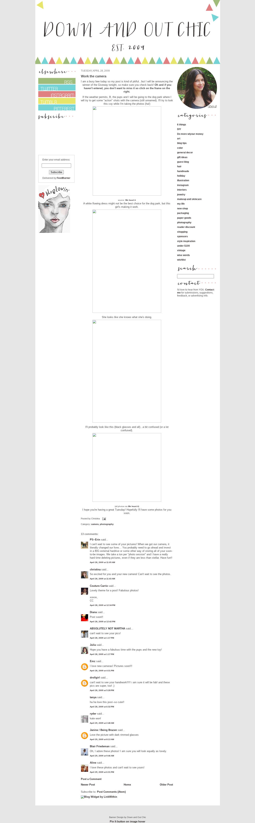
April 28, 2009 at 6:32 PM (102, 707)
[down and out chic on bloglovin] (54, 232)
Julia (93, 644)
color (180, 148)
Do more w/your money (190, 134)
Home (127, 784)
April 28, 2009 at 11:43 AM (102, 579)
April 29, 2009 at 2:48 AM (102, 723)
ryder (93, 713)
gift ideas (182, 157)
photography (107, 524)
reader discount (186, 227)
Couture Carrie (99, 585)
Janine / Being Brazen (103, 729)
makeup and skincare (189, 199)
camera (95, 524)
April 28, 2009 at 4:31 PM (102, 670)
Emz (92, 661)
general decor (185, 152)
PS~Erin (95, 539)
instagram (183, 185)
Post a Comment (91, 779)
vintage (181, 250)
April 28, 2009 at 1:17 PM (102, 638)
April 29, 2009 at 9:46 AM (102, 756)
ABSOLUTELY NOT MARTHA (107, 628)
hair (179, 166)
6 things (181, 124)
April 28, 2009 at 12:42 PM (102, 621)
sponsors (182, 236)
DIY (179, 129)
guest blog (183, 161)
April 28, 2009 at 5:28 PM (102, 690)
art (178, 138)
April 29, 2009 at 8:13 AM (102, 739)
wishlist (181, 259)
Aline (93, 762)
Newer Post (88, 784)
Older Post (166, 784)
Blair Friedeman (100, 746)
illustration (183, 180)
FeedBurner (63, 178)
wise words (183, 255)
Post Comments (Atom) (111, 791)
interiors (182, 189)
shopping (182, 231)
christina (95, 569)
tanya (93, 697)
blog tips (182, 143)
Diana (94, 612)
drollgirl (95, 677)
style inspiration (186, 241)
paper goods (184, 218)
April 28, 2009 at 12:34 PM (102, 605)
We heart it (130, 200)
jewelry (181, 194)
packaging (183, 213)
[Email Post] (103, 519)
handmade (183, 171)
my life (181, 203)
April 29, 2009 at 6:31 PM (102, 772)
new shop (182, 208)
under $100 (183, 245)
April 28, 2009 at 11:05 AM (102, 562)
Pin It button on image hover (127, 821)
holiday (181, 175)
